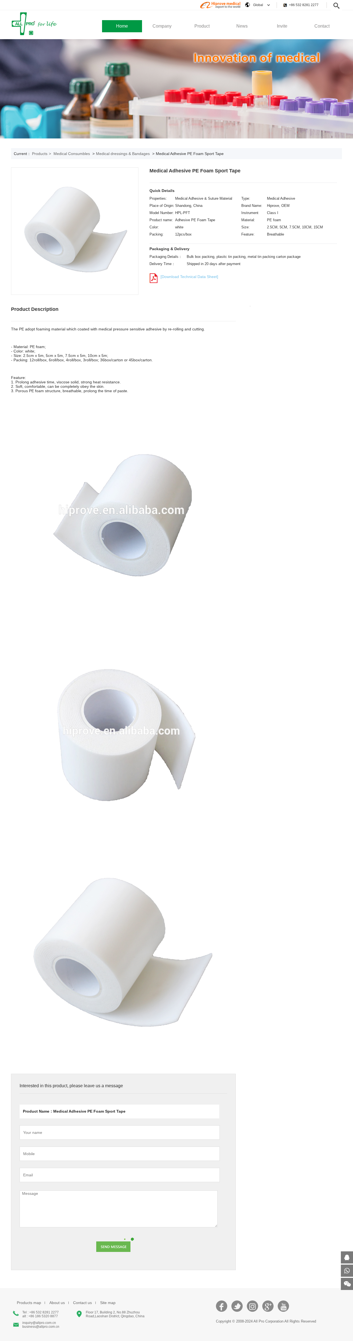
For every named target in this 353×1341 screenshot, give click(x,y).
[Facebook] (221, 1309)
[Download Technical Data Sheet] (189, 276)
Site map (108, 1302)
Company (162, 26)
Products (41, 153)
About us (57, 1302)
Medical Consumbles (72, 153)
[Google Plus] (268, 1309)
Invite (282, 26)
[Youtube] (283, 1309)
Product (202, 26)
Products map (29, 1302)
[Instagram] (252, 1309)
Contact (322, 26)
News (242, 26)
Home (122, 26)
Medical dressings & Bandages (123, 153)
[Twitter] (237, 1309)
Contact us (82, 1302)
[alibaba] (220, 8)
